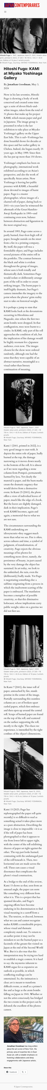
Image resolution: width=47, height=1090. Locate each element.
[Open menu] (5, 11)
